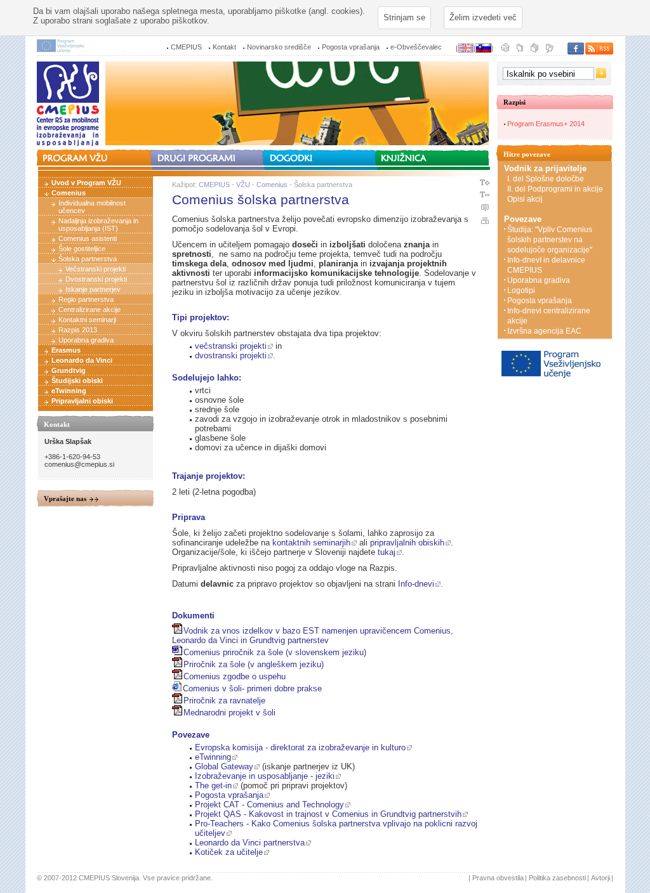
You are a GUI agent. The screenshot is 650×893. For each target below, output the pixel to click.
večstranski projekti (231, 346)
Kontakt (224, 47)
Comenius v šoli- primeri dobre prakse (252, 688)
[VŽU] (94, 156)
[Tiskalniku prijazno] (484, 224)
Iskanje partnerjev (93, 289)
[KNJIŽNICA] (433, 158)
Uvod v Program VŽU (86, 182)
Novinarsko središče (279, 47)
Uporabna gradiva (86, 340)
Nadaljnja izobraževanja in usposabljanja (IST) (98, 224)
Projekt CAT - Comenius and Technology (269, 804)
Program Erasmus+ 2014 (546, 123)
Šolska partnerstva (87, 259)
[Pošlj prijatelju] (520, 51)
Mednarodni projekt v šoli (229, 712)
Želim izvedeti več (483, 17)
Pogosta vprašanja (351, 47)
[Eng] (466, 48)
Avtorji (600, 878)
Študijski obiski (77, 380)
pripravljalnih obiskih (407, 542)
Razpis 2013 (77, 330)
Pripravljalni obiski (82, 401)
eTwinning (68, 390)
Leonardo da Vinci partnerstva (250, 842)
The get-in (213, 785)
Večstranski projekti (95, 269)
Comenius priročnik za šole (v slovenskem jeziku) (274, 652)
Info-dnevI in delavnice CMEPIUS (546, 265)
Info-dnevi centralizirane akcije (548, 315)
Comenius (68, 193)
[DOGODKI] (320, 156)
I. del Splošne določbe (545, 178)
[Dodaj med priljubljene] (548, 51)
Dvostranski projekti (96, 279)
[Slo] (483, 48)
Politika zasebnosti (557, 878)
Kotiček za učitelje (229, 852)
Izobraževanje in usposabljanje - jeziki (265, 776)
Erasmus (66, 350)
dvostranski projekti (231, 355)
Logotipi (521, 290)
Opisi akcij (525, 199)
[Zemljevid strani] (534, 51)
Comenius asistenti (87, 238)
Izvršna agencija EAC (544, 331)
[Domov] (506, 51)
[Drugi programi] (207, 158)
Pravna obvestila (498, 878)
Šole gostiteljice (81, 248)
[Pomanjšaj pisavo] (484, 199)
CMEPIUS (186, 47)
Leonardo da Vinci (81, 360)
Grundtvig (68, 370)
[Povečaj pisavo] (484, 186)
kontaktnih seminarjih (311, 542)
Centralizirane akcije (89, 309)
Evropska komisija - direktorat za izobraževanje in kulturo (300, 747)
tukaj (386, 552)
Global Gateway (224, 766)
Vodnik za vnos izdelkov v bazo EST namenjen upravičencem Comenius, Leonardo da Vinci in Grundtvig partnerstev (312, 635)
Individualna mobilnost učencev (92, 206)
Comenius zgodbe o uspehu (234, 676)
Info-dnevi (416, 584)
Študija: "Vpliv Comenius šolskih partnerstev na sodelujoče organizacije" (549, 239)
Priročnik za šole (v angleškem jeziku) (253, 664)
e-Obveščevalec (416, 47)
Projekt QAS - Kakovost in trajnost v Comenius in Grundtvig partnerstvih (328, 814)
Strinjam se (404, 17)
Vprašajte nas (65, 498)
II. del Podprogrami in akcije (555, 189)
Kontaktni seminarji (87, 319)
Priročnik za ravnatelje (224, 700)
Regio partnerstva (86, 299)
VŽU (243, 184)
